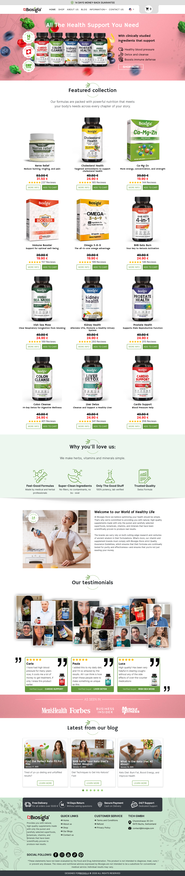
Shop (61, 9)
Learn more (45, 783)
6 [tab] (102, 790)
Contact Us (116, 9)
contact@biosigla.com (143, 828)
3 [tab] (91, 790)
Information (97, 9)
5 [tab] (98, 790)
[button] (131, 9)
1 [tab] (83, 790)
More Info (33, 187)
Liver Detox (100, 689)
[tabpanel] (45, 762)
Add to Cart (50, 187)
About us (73, 9)
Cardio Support (54, 689)
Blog (84, 9)
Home (52, 9)
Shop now (131, 67)
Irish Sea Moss (146, 689)
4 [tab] (94, 790)
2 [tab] (87, 790)
